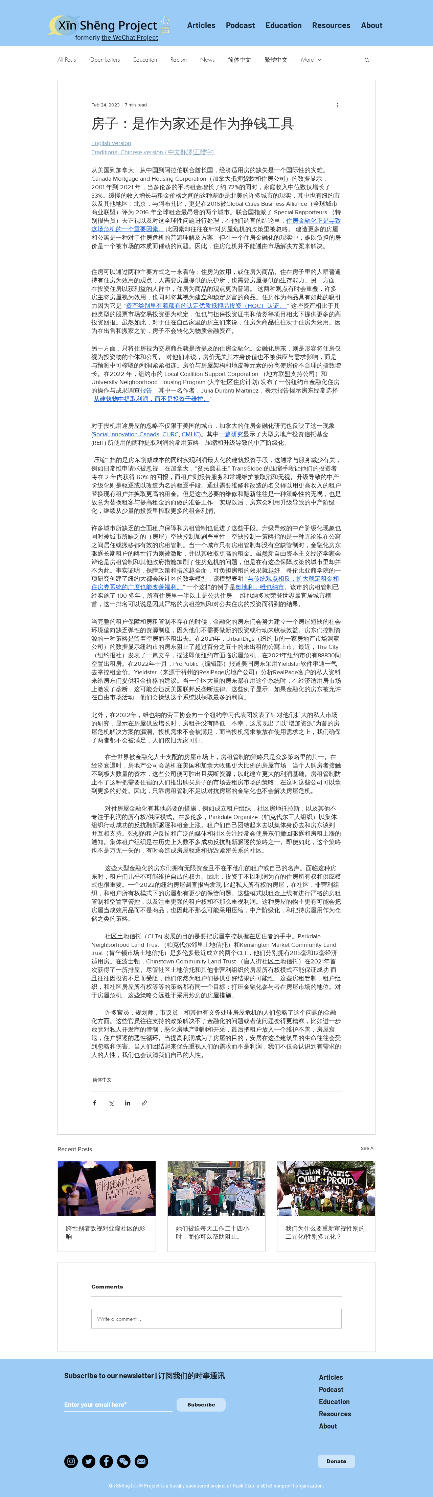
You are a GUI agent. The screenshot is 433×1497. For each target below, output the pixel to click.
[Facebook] (106, 1461)
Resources (335, 1414)
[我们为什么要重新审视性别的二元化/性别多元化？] (326, 1188)
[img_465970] (141, 1461)
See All (368, 1148)
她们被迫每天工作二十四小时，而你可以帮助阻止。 (212, 1232)
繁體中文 (276, 59)
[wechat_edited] (124, 1461)
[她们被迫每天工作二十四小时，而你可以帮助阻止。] (217, 1188)
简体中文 (239, 59)
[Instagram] (71, 1461)
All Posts (67, 59)
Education (145, 59)
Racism (178, 59)
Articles (331, 1377)
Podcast (331, 1389)
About (328, 1426)
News (207, 59)
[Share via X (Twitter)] (111, 1103)
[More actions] (338, 105)
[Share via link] (144, 1103)
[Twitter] (88, 1461)
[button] (367, 59)
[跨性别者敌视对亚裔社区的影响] (107, 1188)
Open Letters (104, 59)
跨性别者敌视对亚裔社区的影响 (105, 1232)
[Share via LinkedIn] (127, 1103)
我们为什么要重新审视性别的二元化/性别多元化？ (325, 1232)
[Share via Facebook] (94, 1103)
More (307, 59)
